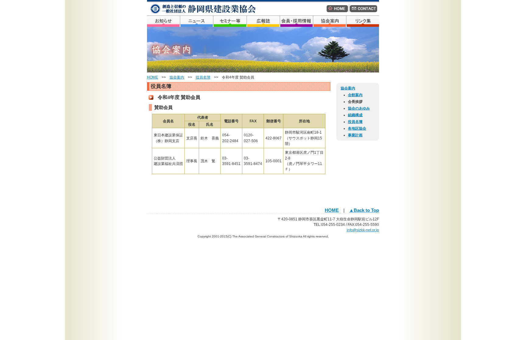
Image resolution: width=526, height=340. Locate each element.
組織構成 (355, 115)
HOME (152, 77)
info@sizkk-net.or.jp (363, 230)
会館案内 (355, 95)
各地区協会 (357, 128)
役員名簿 (203, 77)
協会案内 (177, 77)
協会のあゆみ (359, 108)
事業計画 (355, 135)
